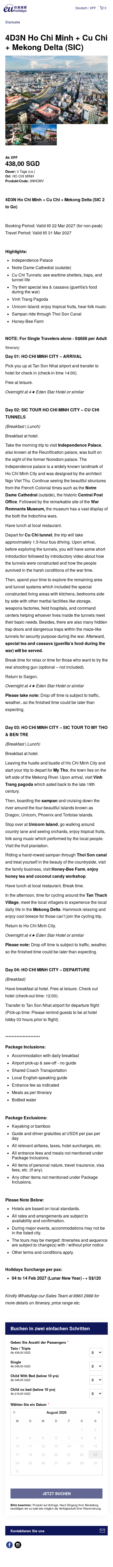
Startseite (12, 21)
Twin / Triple (20, 1350)
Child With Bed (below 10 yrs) (35, 1377)
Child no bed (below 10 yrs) (33, 1391)
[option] (18, 134)
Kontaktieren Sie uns (27, 1530)
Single (20, 1364)
